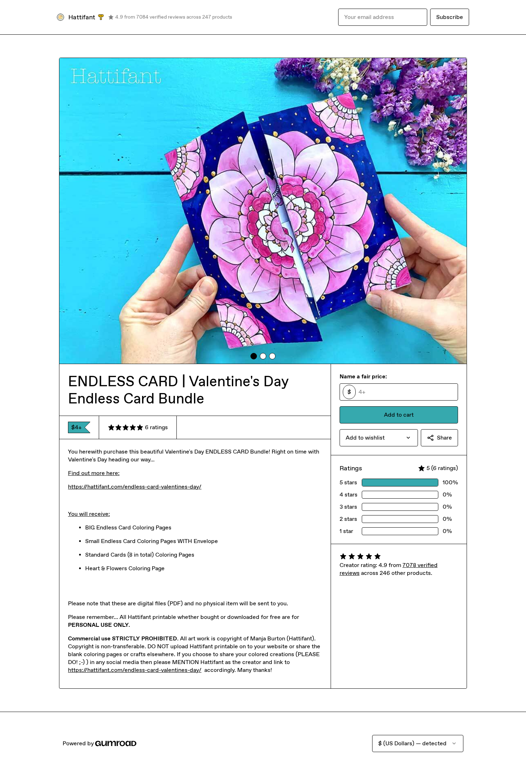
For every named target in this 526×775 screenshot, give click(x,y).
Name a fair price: (363, 376)
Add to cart (399, 414)
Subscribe (449, 17)
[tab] (253, 356)
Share (444, 437)
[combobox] (379, 437)
